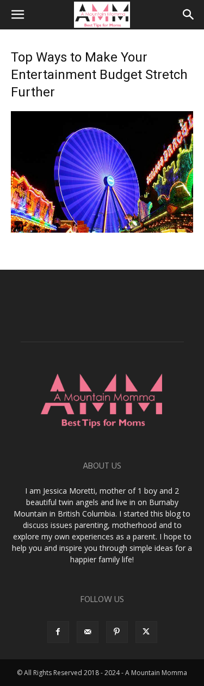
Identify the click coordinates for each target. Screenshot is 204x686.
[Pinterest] (117, 632)
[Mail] (87, 632)
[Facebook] (58, 632)
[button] (17, 14)
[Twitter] (146, 632)
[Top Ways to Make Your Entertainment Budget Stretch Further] (102, 229)
